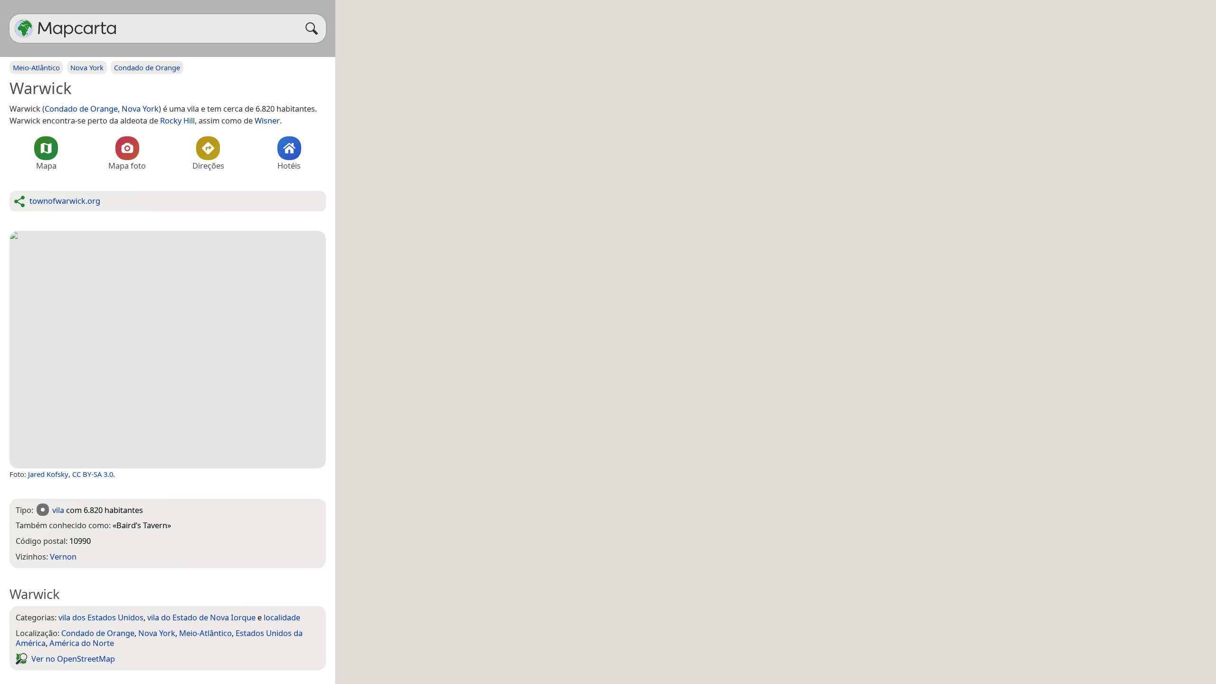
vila (58, 509)
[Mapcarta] (23, 28)
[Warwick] (168, 349)
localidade (282, 617)
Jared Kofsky (48, 474)
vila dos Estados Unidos (100, 617)
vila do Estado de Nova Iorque (201, 617)
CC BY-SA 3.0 (92, 474)
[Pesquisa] (314, 28)
